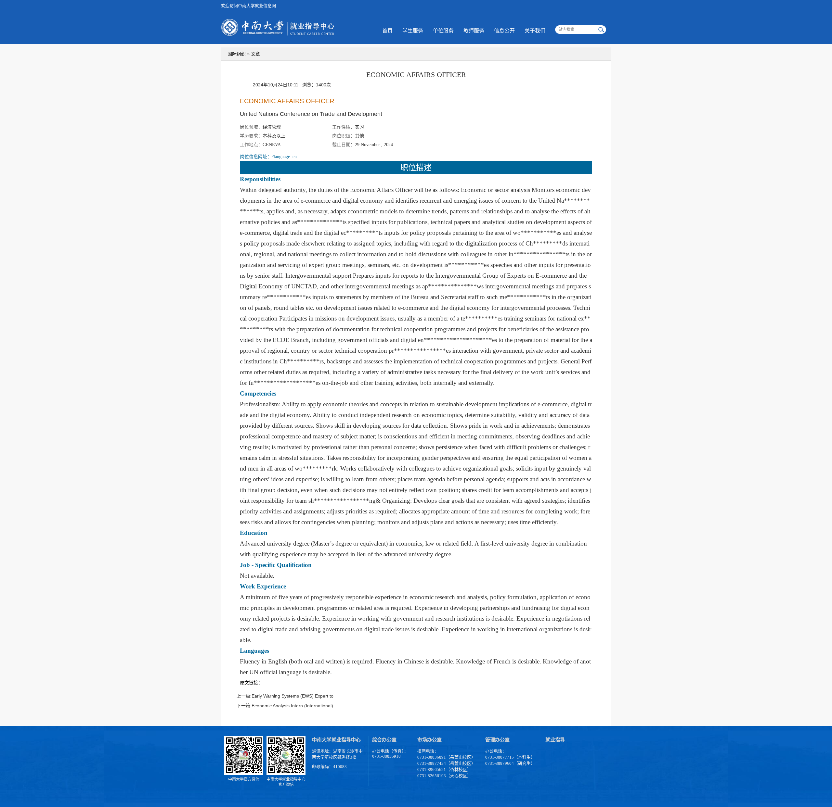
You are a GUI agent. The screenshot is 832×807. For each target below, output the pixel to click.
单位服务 (443, 30)
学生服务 (412, 30)
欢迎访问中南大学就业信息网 (248, 5)
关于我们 (535, 30)
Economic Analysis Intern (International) (292, 705)
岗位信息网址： (268, 156)
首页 (387, 30)
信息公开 (504, 30)
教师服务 (473, 30)
